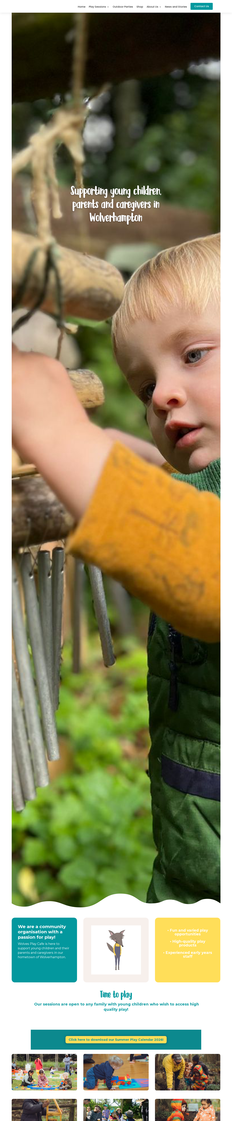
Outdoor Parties (123, 7)
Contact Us (201, 6)
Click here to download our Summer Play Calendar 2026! (116, 1040)
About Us (152, 7)
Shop (140, 7)
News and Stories (176, 7)
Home (81, 7)
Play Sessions (97, 7)
